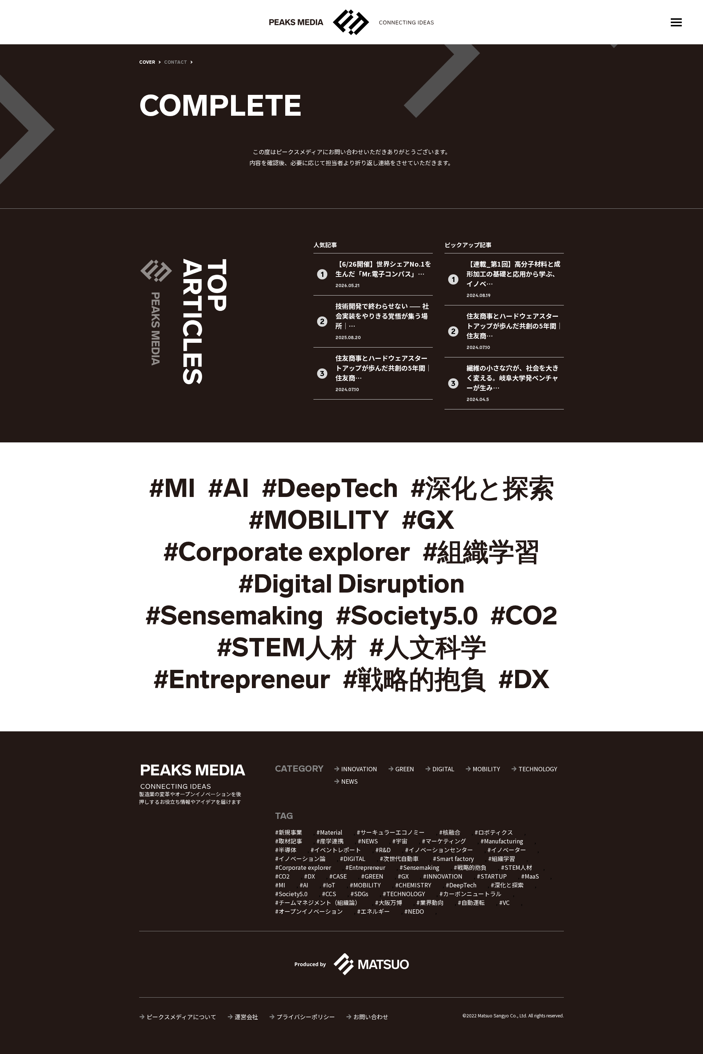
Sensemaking (421, 867)
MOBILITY (486, 768)
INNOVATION (359, 768)
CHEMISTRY (415, 884)
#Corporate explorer (286, 552)
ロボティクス (495, 832)
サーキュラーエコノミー (392, 832)
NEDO (416, 911)
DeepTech (462, 884)
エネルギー (375, 911)
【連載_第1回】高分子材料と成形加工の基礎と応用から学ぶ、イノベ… (513, 273)
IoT (330, 884)
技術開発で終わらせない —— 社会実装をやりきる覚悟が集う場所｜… (382, 315)
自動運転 (473, 902)
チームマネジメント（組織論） (320, 902)
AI (305, 884)
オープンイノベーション (311, 911)
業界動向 (431, 902)
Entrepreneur (367, 867)
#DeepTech (330, 488)
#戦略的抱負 (414, 679)
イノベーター (508, 849)
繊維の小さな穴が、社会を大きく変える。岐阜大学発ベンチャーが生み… (512, 377)
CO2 (284, 876)
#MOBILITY (319, 520)
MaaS (532, 876)
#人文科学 (428, 647)
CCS (331, 893)
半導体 (287, 849)
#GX (428, 520)
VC (506, 902)
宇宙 (402, 840)
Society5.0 (293, 893)
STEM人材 (518, 867)
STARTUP (493, 876)
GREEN (404, 768)
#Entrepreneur (241, 679)
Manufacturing (503, 840)
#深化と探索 (482, 488)
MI (282, 884)
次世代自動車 (401, 858)
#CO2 (524, 615)
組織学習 (503, 858)
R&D (385, 849)
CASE (340, 876)
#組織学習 (481, 552)
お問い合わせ (370, 1016)
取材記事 (290, 840)
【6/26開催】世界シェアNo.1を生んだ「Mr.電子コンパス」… (383, 268)
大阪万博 (390, 902)
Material (331, 832)
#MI (172, 488)
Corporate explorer (305, 867)
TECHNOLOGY (537, 768)
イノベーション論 (302, 858)
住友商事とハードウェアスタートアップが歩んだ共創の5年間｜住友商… (383, 367)
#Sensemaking (234, 615)
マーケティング (445, 840)
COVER (147, 62)
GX (405, 876)
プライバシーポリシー (305, 1016)
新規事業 (290, 832)
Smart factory (455, 858)
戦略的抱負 (472, 867)
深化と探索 (509, 884)
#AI (228, 488)
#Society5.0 (407, 615)
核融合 (451, 832)
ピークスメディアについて (181, 1016)
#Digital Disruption (351, 583)
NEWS (349, 781)
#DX (524, 679)
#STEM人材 (287, 647)
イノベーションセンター (441, 849)
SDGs (361, 893)
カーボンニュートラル (472, 893)
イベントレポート (337, 849)
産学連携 (331, 840)
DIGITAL (443, 768)
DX (311, 876)
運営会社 (246, 1016)
